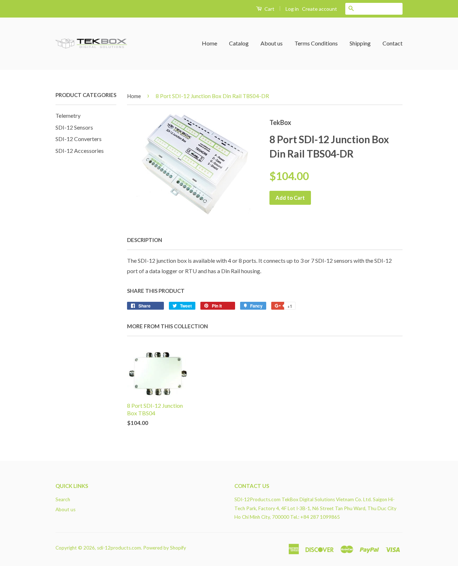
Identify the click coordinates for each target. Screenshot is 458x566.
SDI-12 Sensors (74, 127)
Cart (268, 9)
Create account (319, 9)
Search (62, 499)
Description (144, 240)
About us (271, 43)
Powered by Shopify (164, 548)
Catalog (239, 43)
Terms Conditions (316, 43)
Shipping (360, 43)
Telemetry (68, 115)
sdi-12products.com (119, 548)
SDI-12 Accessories (79, 150)
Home (209, 43)
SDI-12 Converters (78, 138)
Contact (393, 43)
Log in (292, 9)
